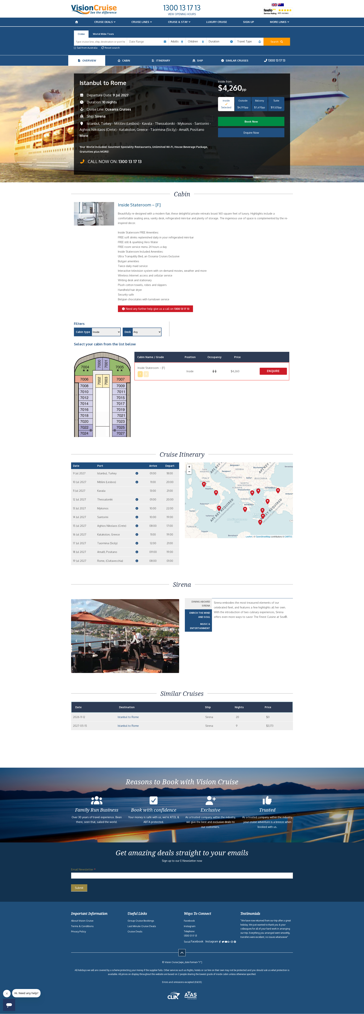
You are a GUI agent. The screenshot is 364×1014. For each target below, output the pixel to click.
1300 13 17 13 (182, 7)
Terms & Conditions (82, 926)
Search (275, 41)
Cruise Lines (140, 21)
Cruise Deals (103, 21)
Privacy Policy (78, 931)
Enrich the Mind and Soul (199, 614)
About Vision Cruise (82, 920)
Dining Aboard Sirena (200, 603)
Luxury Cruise (216, 21)
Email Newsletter (83, 869)
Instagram (189, 926)
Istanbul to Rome (128, 717)
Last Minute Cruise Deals (142, 926)
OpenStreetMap (263, 536)
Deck (128, 331)
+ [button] (189, 467)
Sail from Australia (87, 47)
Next (174, 647)
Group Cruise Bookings (141, 920)
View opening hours (182, 14)
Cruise (81, 34)
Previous (78, 647)
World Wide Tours (103, 34)
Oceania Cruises (118, 109)
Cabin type (83, 331)
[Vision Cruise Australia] (94, 13)
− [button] (189, 472)
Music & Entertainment (200, 626)
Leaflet (249, 536)
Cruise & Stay (178, 21)
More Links (278, 21)
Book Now (251, 121)
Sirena (100, 116)
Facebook (189, 920)
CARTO (288, 536)
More (84, 135)
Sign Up (248, 21)
